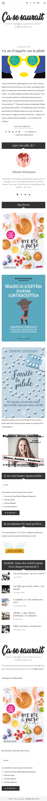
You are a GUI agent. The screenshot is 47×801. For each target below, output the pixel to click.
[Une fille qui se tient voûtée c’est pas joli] (6, 589)
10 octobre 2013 (18, 592)
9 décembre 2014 (19, 630)
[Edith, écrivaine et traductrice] (6, 629)
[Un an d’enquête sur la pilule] (23, 67)
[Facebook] (30, 3)
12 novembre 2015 (19, 606)
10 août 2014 (17, 619)
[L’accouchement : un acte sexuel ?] (6, 576)
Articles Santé (9, 500)
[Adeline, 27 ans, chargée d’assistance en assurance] (6, 616)
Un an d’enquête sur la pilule (23, 50)
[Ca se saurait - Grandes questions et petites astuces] (23, 19)
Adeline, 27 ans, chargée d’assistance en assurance (25, 614)
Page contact (38, 669)
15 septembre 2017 (23, 47)
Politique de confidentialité (12, 678)
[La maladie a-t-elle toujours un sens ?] (6, 602)
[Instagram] (38, 3)
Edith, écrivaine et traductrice (27, 626)
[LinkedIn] (34, 3)
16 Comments (31, 132)
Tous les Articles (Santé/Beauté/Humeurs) (20, 496)
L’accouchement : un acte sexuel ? (29, 573)
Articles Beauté (10, 503)
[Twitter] (27, 3)
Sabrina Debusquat (24, 135)
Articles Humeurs (10, 506)
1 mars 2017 (17, 577)
